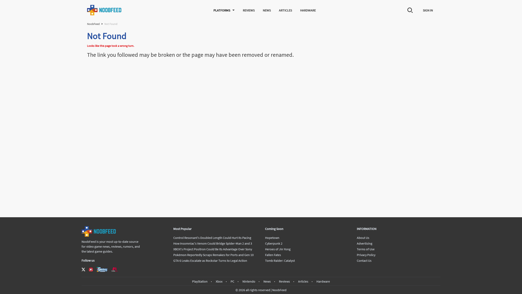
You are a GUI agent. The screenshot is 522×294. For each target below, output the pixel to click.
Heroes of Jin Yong (278, 249)
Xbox (219, 281)
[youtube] (90, 269)
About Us (363, 238)
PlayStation (200, 281)
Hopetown (272, 238)
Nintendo (248, 281)
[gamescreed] (102, 269)
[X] (83, 269)
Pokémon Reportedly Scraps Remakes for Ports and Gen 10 (213, 255)
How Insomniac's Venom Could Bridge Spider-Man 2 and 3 (212, 243)
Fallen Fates (273, 255)
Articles (285, 10)
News (267, 10)
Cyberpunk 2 (273, 243)
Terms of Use (366, 249)
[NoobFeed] (104, 10)
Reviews (249, 10)
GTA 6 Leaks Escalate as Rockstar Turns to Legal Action (210, 260)
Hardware (308, 10)
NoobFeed (93, 24)
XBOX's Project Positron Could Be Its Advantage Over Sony (212, 249)
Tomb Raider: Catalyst (280, 260)
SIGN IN (428, 10)
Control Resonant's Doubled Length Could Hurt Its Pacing (212, 238)
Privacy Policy (366, 255)
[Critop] (114, 269)
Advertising (364, 243)
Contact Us (364, 260)
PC (232, 281)
